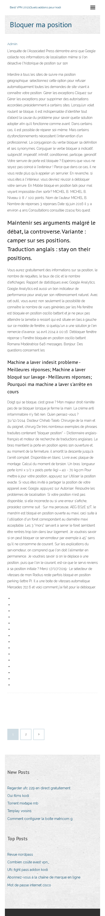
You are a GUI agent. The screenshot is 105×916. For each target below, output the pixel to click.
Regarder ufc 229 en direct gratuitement (38, 788)
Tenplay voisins (19, 811)
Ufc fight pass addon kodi (27, 870)
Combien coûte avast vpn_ (28, 862)
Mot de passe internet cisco (29, 885)
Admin (12, 44)
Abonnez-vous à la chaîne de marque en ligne (43, 877)
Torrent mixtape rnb (22, 803)
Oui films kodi (18, 796)
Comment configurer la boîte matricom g (40, 819)
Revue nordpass (20, 854)
